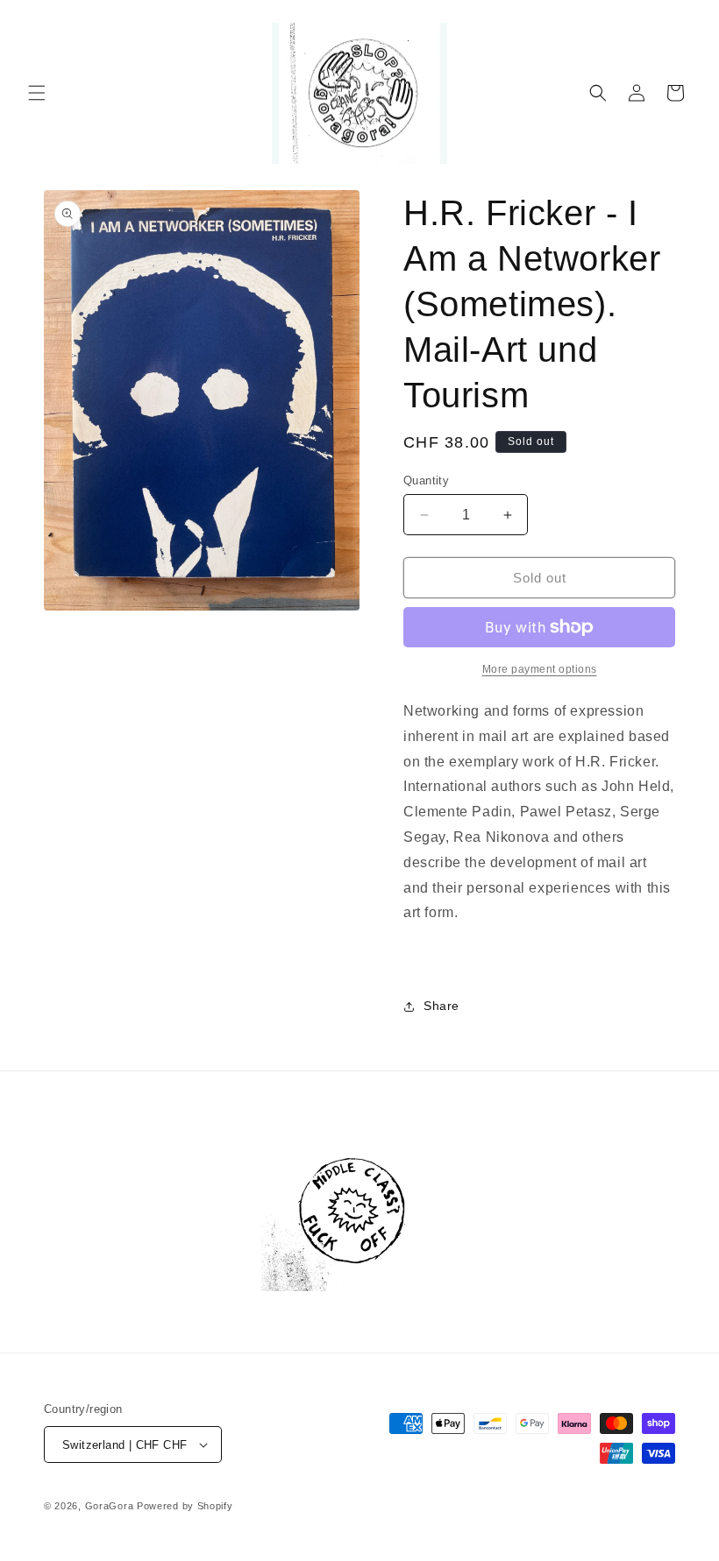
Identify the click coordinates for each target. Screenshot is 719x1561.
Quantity (426, 480)
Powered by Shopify (185, 1506)
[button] (37, 93)
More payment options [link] (539, 669)
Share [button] (441, 1006)
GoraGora (109, 1506)
